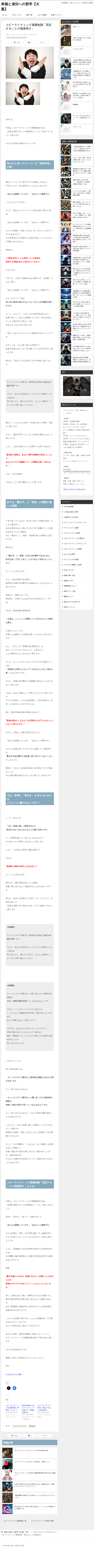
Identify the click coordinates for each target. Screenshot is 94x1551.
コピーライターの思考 (72, 533)
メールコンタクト (78, 49)
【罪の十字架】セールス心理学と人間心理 (82, 39)
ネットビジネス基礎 (71, 559)
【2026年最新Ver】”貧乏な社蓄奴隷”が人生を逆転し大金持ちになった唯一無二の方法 (82, 62)
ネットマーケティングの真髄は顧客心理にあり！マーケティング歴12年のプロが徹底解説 (82, 227)
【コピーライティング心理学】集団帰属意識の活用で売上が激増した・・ (35, 1474)
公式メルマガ (69, 570)
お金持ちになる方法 (71, 517)
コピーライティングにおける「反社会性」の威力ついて (32, 1462)
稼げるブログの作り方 (72, 602)
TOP (16, 1532)
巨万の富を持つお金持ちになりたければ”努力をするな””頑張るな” (82, 84)
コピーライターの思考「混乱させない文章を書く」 (44, 1407)
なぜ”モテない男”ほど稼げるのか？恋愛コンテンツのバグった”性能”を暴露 (82, 304)
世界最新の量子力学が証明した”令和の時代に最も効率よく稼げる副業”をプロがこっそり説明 (82, 238)
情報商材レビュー (70, 586)
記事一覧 (29, 15)
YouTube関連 (69, 507)
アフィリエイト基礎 (71, 528)
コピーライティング (19, 1426)
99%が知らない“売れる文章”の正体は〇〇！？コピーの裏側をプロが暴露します (34, 1507)
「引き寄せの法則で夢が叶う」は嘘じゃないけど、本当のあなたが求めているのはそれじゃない (82, 316)
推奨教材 (75, 104)
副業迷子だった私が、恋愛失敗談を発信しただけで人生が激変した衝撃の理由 (82, 337)
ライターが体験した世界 (73, 565)
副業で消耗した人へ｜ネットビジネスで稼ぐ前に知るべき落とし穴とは (82, 204)
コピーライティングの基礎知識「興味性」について (12, 1407)
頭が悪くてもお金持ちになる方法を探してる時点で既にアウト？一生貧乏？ (82, 95)
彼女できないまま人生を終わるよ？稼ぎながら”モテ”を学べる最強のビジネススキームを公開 (82, 272)
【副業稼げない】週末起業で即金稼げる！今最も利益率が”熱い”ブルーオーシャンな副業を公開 (82, 294)
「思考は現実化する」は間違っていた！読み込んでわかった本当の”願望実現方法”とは (82, 149)
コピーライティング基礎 (73, 549)
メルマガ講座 (42, 15)
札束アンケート (56, 15)
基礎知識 (32, 1426)
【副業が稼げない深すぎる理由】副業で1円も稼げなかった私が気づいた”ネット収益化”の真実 (82, 261)
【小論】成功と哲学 (71, 512)
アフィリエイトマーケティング (75, 522)
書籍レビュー (69, 596)
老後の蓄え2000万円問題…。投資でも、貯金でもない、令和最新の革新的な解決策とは (82, 359)
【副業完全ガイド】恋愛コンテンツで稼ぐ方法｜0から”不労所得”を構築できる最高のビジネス (82, 74)
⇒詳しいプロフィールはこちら (74, 489)
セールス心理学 (69, 554)
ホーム (4, 15)
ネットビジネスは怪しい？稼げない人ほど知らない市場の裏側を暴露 (82, 193)
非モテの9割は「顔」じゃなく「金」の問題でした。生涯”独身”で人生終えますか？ (82, 215)
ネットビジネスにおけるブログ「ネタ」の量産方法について (82, 118)
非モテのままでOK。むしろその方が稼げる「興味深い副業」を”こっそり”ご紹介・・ (82, 282)
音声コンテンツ (69, 607)
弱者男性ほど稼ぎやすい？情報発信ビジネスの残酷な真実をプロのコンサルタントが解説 (82, 172)
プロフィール (16, 15)
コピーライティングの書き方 (74, 538)
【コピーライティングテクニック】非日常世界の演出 (31, 1450)
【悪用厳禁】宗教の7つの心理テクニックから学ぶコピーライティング (34, 1496)
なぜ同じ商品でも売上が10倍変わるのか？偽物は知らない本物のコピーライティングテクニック (34, 1485)
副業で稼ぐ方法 (69, 575)
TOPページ (76, 27)
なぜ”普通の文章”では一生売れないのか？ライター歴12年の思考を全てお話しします (82, 348)
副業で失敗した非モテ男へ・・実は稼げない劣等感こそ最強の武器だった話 (82, 182)
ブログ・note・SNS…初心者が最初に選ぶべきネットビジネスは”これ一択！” (82, 160)
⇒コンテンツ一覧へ (14, 1374)
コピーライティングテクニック (16, 37)
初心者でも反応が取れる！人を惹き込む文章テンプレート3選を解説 (82, 248)
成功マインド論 (69, 591)
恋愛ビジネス (69, 581)
